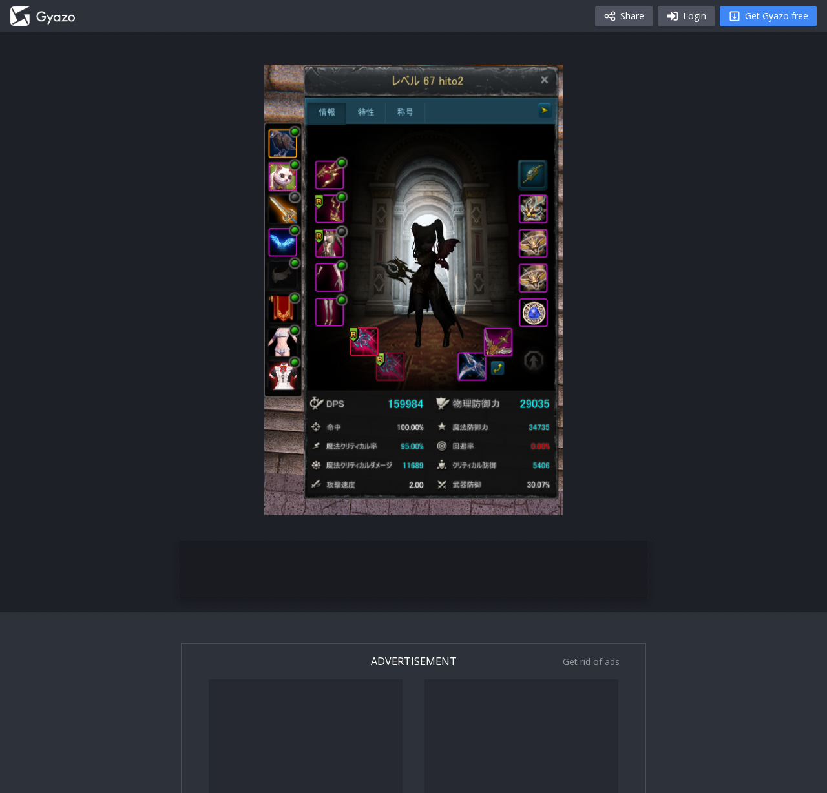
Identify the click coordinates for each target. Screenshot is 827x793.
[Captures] (42, 16)
